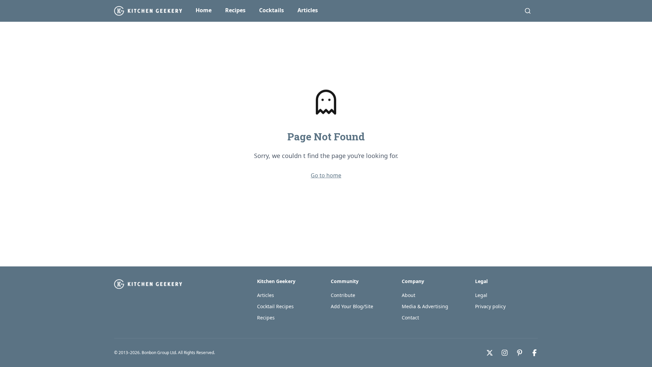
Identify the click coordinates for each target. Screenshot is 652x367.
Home (204, 10)
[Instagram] (504, 352)
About (408, 295)
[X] (489, 352)
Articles (307, 10)
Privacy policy (490, 306)
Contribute (343, 295)
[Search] (528, 11)
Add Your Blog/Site (352, 306)
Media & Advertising (425, 306)
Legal (481, 295)
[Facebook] (534, 352)
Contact (410, 317)
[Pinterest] (519, 352)
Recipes (235, 10)
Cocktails (271, 10)
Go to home (326, 175)
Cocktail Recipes (275, 306)
